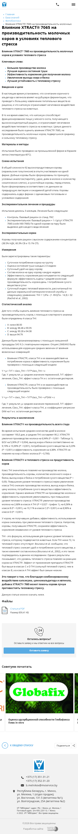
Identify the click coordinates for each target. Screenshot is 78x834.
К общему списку (21, 745)
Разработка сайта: (33, 828)
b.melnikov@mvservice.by (41, 785)
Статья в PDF (17, 608)
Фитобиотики (13, 20)
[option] (39, 702)
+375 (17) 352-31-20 (38, 780)
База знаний (12, 17)
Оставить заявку (39, 650)
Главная (10, 14)
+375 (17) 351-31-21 (38, 777)
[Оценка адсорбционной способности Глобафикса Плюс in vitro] (39, 693)
